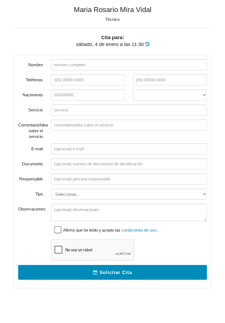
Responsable (31, 179)
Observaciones (32, 209)
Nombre (35, 64)
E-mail (37, 148)
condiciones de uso (139, 230)
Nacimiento (32, 95)
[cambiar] (147, 44)
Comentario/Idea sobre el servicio (32, 131)
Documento (32, 164)
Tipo (39, 194)
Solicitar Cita (115, 272)
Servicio (35, 110)
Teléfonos (34, 79)
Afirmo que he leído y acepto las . (109, 230)
